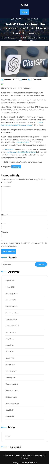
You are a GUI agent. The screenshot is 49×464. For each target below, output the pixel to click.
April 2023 (10, 358)
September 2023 (12, 326)
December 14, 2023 (11, 79)
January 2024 (11, 300)
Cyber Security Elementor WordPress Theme (22, 455)
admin (25, 79)
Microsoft (9, 149)
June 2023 (10, 345)
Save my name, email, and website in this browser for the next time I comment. (24, 244)
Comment (6, 186)
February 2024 (11, 293)
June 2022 (10, 416)
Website (4, 232)
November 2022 (12, 390)
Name (4, 215)
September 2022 (12, 403)
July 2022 (9, 410)
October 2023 (11, 319)
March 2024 (10, 287)
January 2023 (11, 377)
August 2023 (11, 332)
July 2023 (9, 339)
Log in (8, 436)
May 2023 (10, 352)
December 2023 (12, 306)
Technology (12, 38)
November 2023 (12, 313)
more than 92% (23, 142)
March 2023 (10, 365)
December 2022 (12, 384)
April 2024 (10, 280)
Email (4, 223)
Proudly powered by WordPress (24, 463)
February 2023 (11, 371)
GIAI (24, 5)
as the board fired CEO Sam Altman (21, 152)
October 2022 (11, 397)
